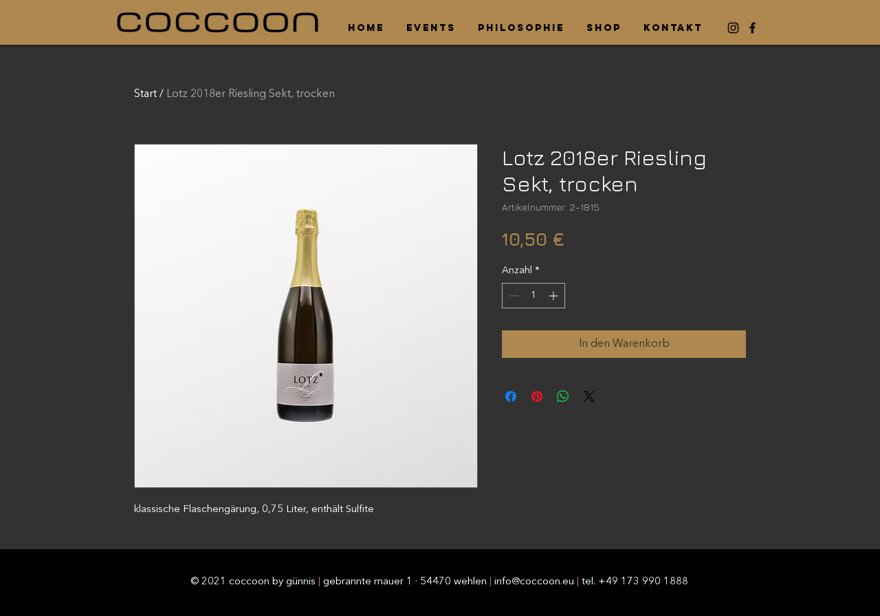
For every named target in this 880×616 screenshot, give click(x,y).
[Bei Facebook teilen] (511, 396)
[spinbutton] (533, 296)
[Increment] (554, 296)
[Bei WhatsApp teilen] (563, 396)
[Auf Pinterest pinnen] (537, 396)
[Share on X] (589, 396)
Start (145, 94)
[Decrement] (512, 296)
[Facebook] (752, 28)
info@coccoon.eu (534, 582)
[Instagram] (733, 28)
